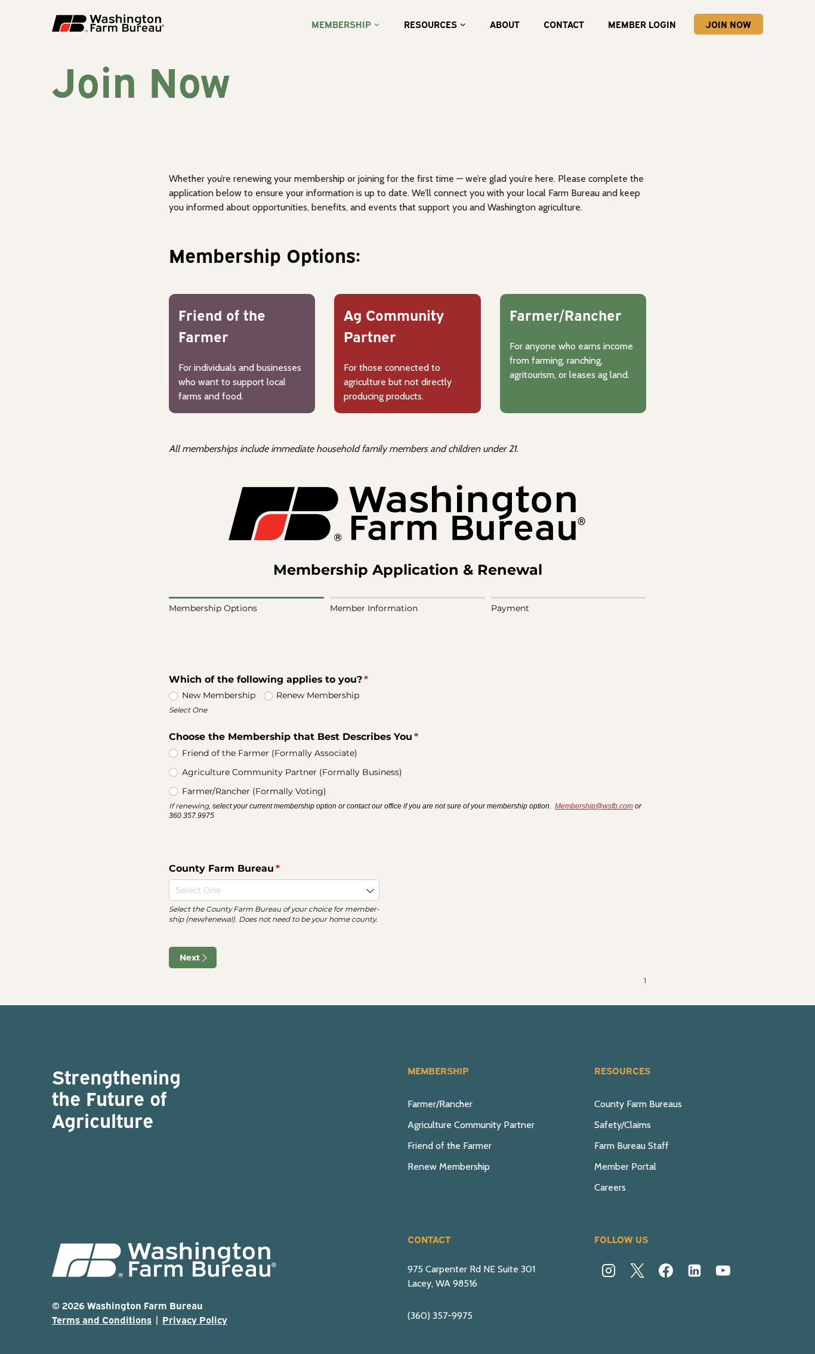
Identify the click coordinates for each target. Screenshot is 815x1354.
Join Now (728, 24)
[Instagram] (608, 1270)
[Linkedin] (694, 1270)
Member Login (642, 24)
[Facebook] (666, 1270)
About (505, 24)
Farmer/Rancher (440, 1104)
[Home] (171, 1261)
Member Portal (625, 1166)
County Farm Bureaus (638, 1104)
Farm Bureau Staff (631, 1145)
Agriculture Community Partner (471, 1124)
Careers (610, 1187)
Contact (564, 24)
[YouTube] (723, 1270)
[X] (637, 1270)
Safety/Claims (622, 1124)
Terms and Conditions (102, 1319)
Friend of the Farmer (449, 1145)
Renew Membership (448, 1166)
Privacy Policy (194, 1319)
